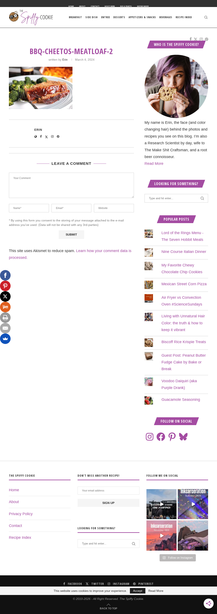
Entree (105, 17)
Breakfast (75, 17)
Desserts (119, 17)
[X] (5, 296)
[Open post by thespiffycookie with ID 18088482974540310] (161, 504)
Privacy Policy (21, 514)
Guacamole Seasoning (180, 399)
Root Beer (110, 6)
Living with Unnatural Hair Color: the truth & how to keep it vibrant (183, 323)
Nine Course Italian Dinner (183, 252)
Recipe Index (143, 6)
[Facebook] (190, 39)
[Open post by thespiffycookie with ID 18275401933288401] (161, 535)
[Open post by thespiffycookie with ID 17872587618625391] (193, 504)
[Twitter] (196, 39)
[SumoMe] (5, 338)
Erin (65, 59)
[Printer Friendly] (5, 317)
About (82, 6)
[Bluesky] (183, 437)
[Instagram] (201, 39)
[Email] (5, 328)
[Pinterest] (206, 39)
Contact (95, 6)
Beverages (165, 17)
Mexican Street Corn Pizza (184, 284)
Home (71, 6)
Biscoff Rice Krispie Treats (183, 342)
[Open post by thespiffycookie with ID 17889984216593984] (193, 535)
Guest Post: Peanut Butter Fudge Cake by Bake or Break (183, 362)
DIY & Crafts (126, 6)
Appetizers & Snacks (142, 17)
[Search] (206, 17)
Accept (137, 590)
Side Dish (91, 17)
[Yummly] (5, 307)
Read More (154, 163)
